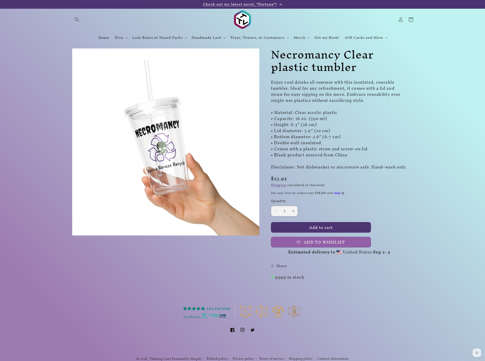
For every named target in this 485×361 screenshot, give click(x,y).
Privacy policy (243, 359)
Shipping (278, 185)
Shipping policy (301, 359)
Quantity (278, 201)
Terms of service (271, 359)
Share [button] (281, 266)
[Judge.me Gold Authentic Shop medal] (245, 311)
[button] (77, 20)
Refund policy (217, 359)
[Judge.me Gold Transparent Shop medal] (262, 311)
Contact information (333, 359)
